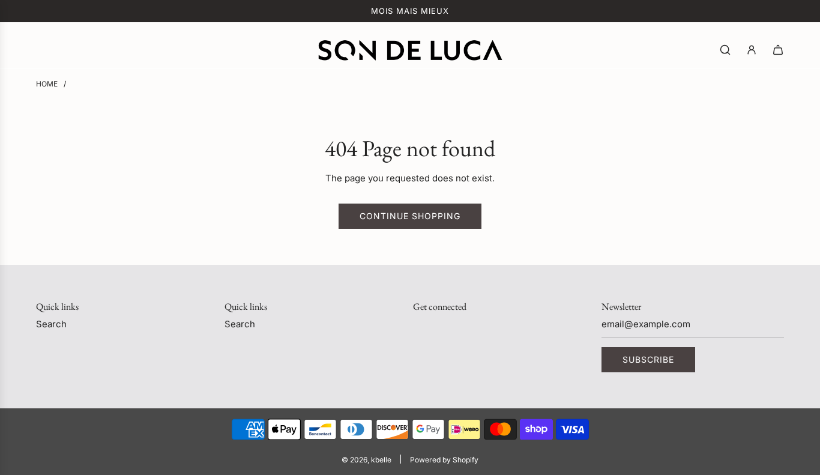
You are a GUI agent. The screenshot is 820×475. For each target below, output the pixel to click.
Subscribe (648, 359)
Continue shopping (410, 216)
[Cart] (778, 50)
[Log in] (751, 50)
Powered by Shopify (444, 459)
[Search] (725, 50)
